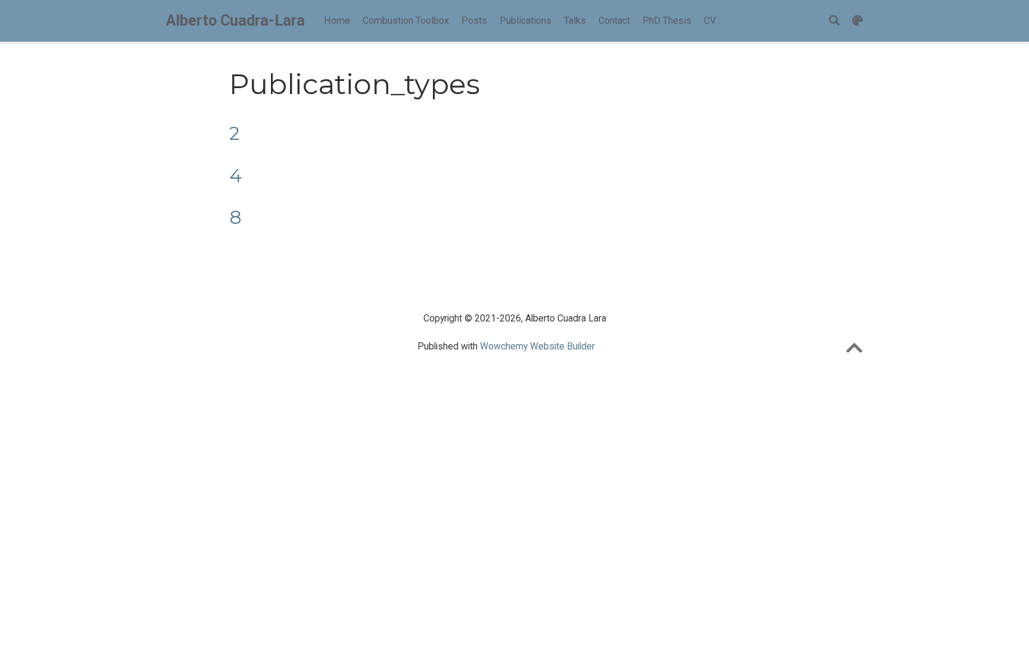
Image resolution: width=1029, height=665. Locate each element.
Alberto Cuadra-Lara (235, 20)
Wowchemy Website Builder (537, 346)
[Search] (834, 21)
